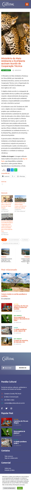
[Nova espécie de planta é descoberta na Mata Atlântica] (6, 319)
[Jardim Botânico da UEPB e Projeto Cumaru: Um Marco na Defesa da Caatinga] (20, 198)
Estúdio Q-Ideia (9, 470)
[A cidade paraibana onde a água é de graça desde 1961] (6, 330)
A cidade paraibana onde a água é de (20, 330)
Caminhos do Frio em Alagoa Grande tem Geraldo (21, 307)
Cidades (16, 327)
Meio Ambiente (6, 70)
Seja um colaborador (11, 458)
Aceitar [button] (20, 488)
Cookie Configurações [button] (9, 488)
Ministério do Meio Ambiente (10, 243)
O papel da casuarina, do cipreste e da (21, 341)
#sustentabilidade (14, 240)
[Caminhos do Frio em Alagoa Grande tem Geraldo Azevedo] (6, 307)
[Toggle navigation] (27, 4)
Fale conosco (9, 456)
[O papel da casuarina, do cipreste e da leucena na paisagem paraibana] (6, 341)
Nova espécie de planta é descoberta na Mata (21, 318)
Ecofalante (25, 240)
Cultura (16, 304)
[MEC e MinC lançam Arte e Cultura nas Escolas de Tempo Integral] (7, 198)
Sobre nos (8, 468)
